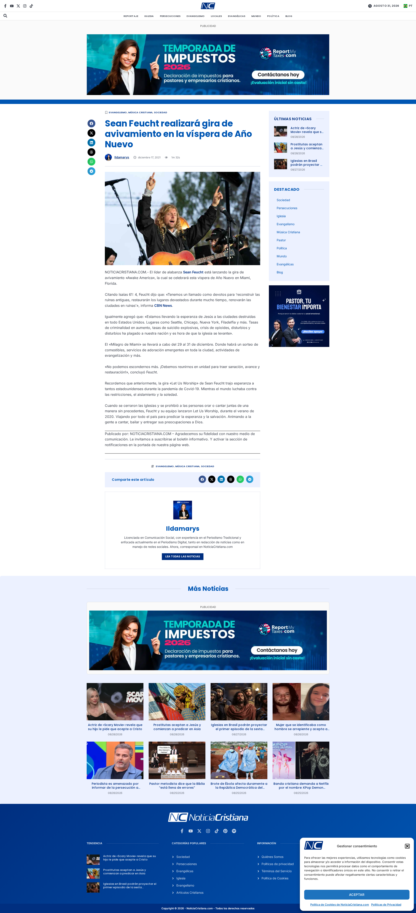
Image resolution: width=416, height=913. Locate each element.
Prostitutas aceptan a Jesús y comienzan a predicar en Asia (307, 148)
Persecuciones (170, 16)
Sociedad (160, 112)
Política (273, 16)
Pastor (281, 240)
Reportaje (131, 16)
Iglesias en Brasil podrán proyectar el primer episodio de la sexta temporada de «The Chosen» (239, 729)
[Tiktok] (31, 6)
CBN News (163, 305)
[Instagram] (25, 6)
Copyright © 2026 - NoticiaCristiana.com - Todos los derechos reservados (208, 908)
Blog (288, 16)
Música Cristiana (140, 112)
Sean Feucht (193, 272)
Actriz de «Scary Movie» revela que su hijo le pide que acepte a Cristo (307, 134)
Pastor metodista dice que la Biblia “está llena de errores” (177, 786)
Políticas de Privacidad (386, 904)
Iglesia (149, 16)
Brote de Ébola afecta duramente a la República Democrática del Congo (239, 788)
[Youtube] (12, 6)
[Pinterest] (225, 831)
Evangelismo (196, 16)
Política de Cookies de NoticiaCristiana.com (339, 904)
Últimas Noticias (293, 119)
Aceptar (356, 895)
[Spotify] (234, 831)
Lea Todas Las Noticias (182, 556)
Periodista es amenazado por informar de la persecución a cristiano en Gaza (115, 788)
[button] (407, 846)
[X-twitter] (18, 6)
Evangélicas (236, 16)
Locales (216, 16)
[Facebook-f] (5, 6)
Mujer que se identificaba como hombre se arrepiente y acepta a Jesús (301, 729)
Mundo (256, 16)
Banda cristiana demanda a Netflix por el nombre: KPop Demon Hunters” (301, 788)
